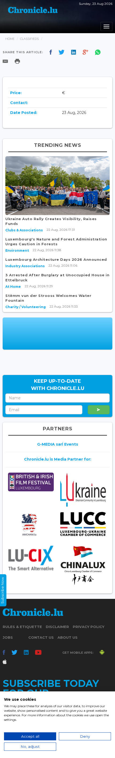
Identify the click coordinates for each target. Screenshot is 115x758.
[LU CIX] (31, 557)
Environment (17, 250)
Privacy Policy (88, 627)
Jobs (8, 637)
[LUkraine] (83, 490)
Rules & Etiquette (22, 627)
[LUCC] (83, 524)
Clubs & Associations (24, 230)
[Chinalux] (83, 565)
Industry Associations (25, 266)
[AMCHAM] (31, 524)
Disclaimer (57, 627)
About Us (67, 637)
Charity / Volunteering (25, 307)
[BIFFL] (31, 482)
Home (9, 39)
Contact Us (41, 637)
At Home (13, 287)
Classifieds (29, 39)
